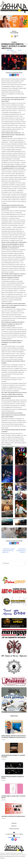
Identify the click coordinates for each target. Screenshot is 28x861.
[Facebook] (10, 75)
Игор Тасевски (10, 50)
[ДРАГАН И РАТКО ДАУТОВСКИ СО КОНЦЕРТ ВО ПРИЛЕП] (14, 768)
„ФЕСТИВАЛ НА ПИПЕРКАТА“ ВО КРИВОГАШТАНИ (13, 816)
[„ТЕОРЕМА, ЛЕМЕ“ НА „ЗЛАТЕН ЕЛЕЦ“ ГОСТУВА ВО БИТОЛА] (14, 789)
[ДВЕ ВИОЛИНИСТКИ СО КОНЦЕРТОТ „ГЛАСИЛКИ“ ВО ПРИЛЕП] (14, 748)
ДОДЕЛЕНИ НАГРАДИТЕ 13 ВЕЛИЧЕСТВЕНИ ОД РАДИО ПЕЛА (8, 550)
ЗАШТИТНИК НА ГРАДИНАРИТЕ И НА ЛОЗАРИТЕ (21, 550)
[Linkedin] (15, 75)
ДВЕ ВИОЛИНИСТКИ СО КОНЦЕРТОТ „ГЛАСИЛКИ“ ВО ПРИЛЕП (13, 756)
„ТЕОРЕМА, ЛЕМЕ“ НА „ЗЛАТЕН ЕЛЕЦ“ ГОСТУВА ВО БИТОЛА (13, 796)
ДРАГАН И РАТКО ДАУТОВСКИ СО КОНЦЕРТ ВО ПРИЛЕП (12, 777)
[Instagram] (18, 75)
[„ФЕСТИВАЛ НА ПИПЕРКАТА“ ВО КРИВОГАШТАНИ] (14, 809)
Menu (15, 42)
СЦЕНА (19, 50)
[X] (13, 75)
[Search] (24, 563)
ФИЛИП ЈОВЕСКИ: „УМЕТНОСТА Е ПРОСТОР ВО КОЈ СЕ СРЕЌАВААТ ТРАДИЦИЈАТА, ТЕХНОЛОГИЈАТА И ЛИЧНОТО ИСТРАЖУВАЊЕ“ (13, 736)
